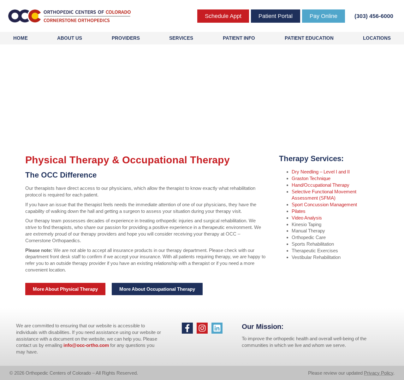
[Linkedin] (217, 328)
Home (20, 38)
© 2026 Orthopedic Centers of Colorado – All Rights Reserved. (73, 373)
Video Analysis (307, 217)
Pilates (299, 211)
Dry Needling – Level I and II (321, 171)
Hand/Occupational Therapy (320, 185)
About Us (69, 38)
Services (181, 38)
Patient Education (309, 38)
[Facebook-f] (187, 328)
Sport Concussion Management (324, 204)
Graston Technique (311, 178)
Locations (377, 38)
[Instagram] (202, 328)
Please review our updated (336, 373)
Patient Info (239, 38)
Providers (126, 38)
